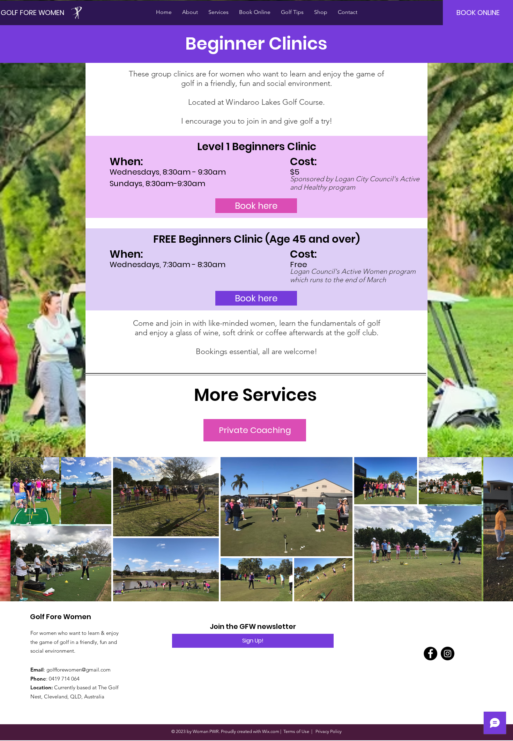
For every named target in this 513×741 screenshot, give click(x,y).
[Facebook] (430, 653)
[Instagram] (447, 653)
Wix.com (270, 731)
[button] (190, 12)
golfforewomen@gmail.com (78, 669)
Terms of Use (296, 731)
